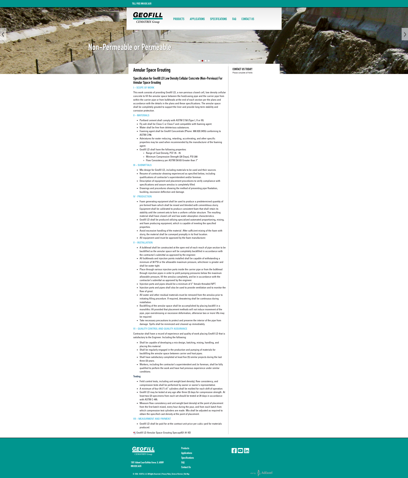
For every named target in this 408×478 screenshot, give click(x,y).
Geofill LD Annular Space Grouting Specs (157, 432)
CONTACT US (247, 19)
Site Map (186, 474)
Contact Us (186, 467)
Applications (186, 453)
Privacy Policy (166, 474)
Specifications (187, 458)
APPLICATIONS (197, 19)
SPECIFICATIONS (218, 19)
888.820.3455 (146, 3)
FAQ (234, 19)
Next (405, 34)
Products (185, 448)
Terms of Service (177, 474)
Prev (3, 34)
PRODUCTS (178, 19)
